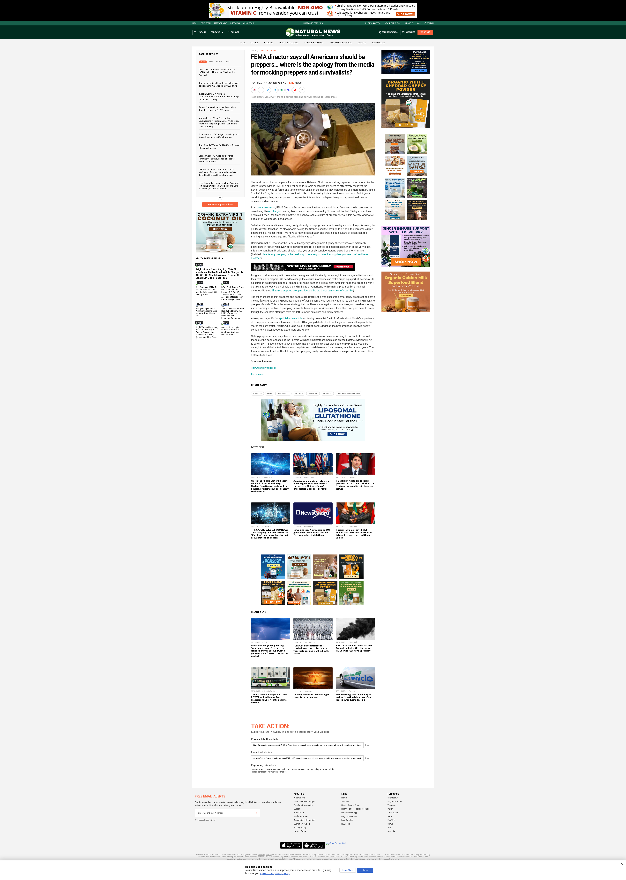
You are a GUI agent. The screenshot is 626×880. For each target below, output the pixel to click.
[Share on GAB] (281, 90)
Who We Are (299, 798)
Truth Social (393, 813)
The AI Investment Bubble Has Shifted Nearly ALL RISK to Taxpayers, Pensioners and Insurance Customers (232, 313)
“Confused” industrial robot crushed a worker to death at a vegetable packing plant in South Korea (311, 649)
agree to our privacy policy (275, 873)
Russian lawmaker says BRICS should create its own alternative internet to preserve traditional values (354, 534)
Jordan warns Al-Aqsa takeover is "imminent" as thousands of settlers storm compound (217, 158)
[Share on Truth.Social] (288, 90)
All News (345, 801)
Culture (268, 42)
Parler (390, 809)
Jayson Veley (276, 82)
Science (362, 42)
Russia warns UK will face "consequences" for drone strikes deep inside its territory (219, 96)
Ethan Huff (310, 477)
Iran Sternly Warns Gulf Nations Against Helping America (219, 146)
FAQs (418, 23)
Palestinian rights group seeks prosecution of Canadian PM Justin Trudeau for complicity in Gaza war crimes (355, 484)
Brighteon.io (393, 798)
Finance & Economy (314, 42)
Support (297, 809)
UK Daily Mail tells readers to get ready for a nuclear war (311, 695)
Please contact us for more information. (269, 772)
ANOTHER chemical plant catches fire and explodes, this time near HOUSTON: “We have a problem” (354, 648)
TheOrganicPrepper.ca (263, 367)
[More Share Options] (302, 90)
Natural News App (349, 813)
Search (430, 23)
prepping (298, 97)
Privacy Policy (300, 828)
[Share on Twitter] (268, 90)
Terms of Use (300, 831)
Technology (378, 42)
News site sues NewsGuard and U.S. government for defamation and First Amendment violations (312, 532)
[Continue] (256, 813)
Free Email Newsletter (303, 805)
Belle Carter (268, 477)
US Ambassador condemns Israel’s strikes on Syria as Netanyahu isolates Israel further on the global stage (218, 172)
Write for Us (299, 813)
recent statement (265, 207)
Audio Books (248, 23)
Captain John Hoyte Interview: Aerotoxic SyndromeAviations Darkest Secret (230, 331)
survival (308, 97)
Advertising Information (304, 820)
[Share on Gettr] (295, 90)
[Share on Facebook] (261, 90)
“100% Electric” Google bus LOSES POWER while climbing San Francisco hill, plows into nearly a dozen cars (269, 698)
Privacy (261, 855)
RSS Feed (345, 824)
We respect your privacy (205, 820)
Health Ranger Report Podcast (355, 809)
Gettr (390, 816)
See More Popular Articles (220, 204)
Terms (269, 855)
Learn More (348, 870)
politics (289, 97)
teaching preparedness (325, 97)
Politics (254, 42)
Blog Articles (347, 820)
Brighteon (206, 23)
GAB (389, 828)
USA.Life (391, 831)
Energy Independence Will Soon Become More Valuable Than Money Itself (206, 312)
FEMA (269, 97)
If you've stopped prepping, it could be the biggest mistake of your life (312, 290)
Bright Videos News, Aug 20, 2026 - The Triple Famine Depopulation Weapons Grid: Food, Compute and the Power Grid (207, 333)
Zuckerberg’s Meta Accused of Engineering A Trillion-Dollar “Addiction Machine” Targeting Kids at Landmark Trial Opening (219, 122)
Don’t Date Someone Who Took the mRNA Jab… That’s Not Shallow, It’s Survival (217, 72)
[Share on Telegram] (275, 90)
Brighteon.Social (395, 801)
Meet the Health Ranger (304, 801)
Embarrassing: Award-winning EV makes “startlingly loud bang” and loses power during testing (354, 697)
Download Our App (393, 23)
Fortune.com (258, 374)
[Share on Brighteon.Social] (254, 90)
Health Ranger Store (350, 805)
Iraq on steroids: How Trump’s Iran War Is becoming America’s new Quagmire (219, 84)
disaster (261, 97)
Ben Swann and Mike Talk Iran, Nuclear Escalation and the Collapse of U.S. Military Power (207, 291)
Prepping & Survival (341, 42)
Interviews (235, 23)
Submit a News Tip (302, 824)
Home (194, 23)
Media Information (302, 816)
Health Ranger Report (208, 258)
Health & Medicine (288, 42)
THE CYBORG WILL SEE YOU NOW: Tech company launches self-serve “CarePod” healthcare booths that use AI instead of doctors (269, 534)
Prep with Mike (220, 23)
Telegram (392, 805)
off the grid (279, 97)
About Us (409, 23)
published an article (291, 318)
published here (285, 859)
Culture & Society (267, 51)
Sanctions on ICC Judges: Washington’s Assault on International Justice (219, 135)
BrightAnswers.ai (373, 23)
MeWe (390, 824)
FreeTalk (391, 820)
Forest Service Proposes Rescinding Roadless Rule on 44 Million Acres (217, 108)
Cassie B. (352, 477)
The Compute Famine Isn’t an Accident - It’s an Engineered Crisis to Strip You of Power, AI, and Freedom (219, 185)
